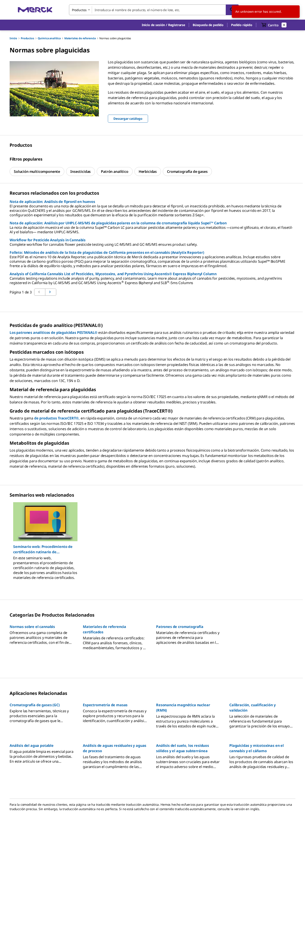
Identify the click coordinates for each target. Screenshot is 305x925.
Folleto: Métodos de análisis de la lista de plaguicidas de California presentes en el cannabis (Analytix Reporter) (107, 252)
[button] (163, 25)
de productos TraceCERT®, (57, 418)
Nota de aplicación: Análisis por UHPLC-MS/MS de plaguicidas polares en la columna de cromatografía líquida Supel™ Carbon (118, 223)
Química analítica (49, 38)
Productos (27, 38)
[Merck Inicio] (35, 9)
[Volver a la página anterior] (50, 292)
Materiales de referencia (80, 38)
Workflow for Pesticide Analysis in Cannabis (48, 240)
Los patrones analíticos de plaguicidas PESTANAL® (53, 332)
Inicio (13, 38)
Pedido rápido (241, 25)
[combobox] (154, 9)
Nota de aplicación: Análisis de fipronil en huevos (52, 201)
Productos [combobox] (79, 10)
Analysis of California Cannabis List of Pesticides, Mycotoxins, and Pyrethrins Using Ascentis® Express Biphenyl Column (113, 274)
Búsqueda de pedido (208, 25)
